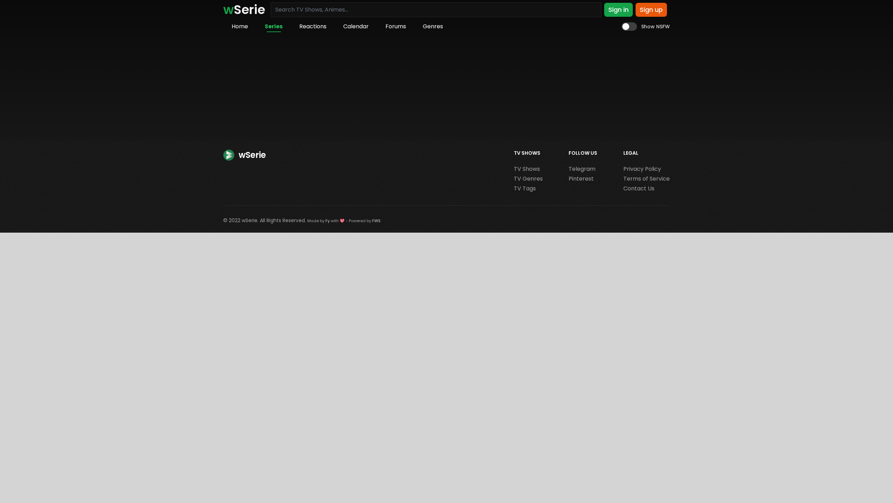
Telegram (582, 169)
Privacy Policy (642, 169)
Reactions (313, 26)
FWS (376, 221)
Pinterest (581, 179)
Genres (433, 26)
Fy (327, 221)
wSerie (249, 220)
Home (240, 26)
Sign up (651, 9)
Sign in (618, 9)
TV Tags (525, 188)
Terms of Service (646, 179)
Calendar (356, 26)
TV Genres (528, 179)
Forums (395, 26)
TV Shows (527, 169)
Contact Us (638, 188)
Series (274, 26)
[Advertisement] (446, 89)
